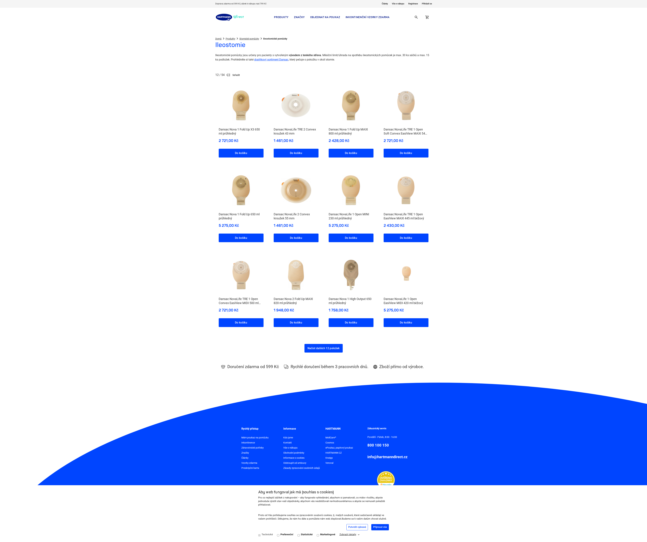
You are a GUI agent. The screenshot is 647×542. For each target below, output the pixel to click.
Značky (299, 17)
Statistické (307, 534)
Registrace (413, 4)
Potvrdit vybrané (357, 527)
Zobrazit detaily (347, 534)
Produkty (281, 17)
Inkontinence (248, 442)
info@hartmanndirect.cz (387, 457)
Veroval (329, 463)
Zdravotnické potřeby (252, 447)
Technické (267, 534)
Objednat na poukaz (325, 17)
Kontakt (287, 442)
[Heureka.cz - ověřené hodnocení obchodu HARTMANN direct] (386, 479)
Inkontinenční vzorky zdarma (368, 17)
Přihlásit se (427, 4)
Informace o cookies (293, 457)
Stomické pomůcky (249, 38)
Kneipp (329, 457)
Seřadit (236, 75)
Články (385, 4)
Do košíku (241, 153)
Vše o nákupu (398, 4)
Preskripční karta (250, 468)
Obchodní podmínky (293, 452)
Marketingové (327, 534)
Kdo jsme (288, 437)
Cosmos (329, 442)
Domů (218, 38)
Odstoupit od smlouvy (294, 463)
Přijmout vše (380, 527)
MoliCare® (330, 437)
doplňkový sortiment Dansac (271, 59)
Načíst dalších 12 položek (324, 348)
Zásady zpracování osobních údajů (301, 468)
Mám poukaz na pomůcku (255, 437)
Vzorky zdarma (249, 463)
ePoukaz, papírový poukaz (339, 447)
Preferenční (286, 534)
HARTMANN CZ (333, 452)
